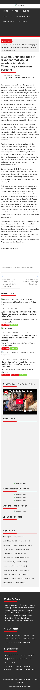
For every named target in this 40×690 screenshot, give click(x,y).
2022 (24, 635)
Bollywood (7, 545)
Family (7, 610)
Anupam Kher (24, 541)
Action (7, 605)
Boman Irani (8, 549)
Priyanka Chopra (9, 574)
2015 (24, 639)
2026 (6, 635)
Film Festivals (6, 375)
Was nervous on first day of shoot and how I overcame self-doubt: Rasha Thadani (10, 282)
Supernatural (9, 621)
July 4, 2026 (6, 359)
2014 (29, 639)
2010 (15, 642)
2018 (11, 639)
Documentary (29, 608)
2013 (33, 639)
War (31, 621)
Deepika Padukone (22, 549)
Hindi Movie (8, 557)
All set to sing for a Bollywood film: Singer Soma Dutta (30, 281)
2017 (15, 639)
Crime (15, 608)
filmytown (7, 553)
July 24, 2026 (7, 333)
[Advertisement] (20, 38)
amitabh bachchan (10, 541)
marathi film (22, 562)
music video (22, 566)
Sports (17, 618)
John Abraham (9, 562)
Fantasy (14, 610)
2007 (29, 642)
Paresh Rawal (24, 570)
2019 (6, 639)
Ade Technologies (24, 686)
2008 (24, 642)
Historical (29, 610)
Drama (20, 608)
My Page (23, 267)
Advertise (7, 669)
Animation (23, 605)
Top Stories (30, 267)
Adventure (14, 605)
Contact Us (17, 666)
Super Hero (25, 618)
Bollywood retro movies (23, 545)
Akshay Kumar (18, 537)
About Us (27, 666)
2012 (6, 642)
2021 (29, 635)
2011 (11, 642)
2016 (20, 639)
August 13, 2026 (8, 309)
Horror (7, 613)
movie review (9, 566)
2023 (20, 635)
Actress (7, 537)
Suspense (19, 621)
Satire (24, 615)
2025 (11, 635)
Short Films (9, 618)
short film (20, 582)
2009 (20, 642)
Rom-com (8, 615)
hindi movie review (22, 557)
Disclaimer (18, 669)
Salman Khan (17, 578)
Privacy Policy (30, 669)
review (6, 578)
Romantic (17, 615)
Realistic (28, 613)
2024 (15, 635)
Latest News (16, 267)
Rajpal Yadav (23, 574)
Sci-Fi (30, 615)
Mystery (21, 613)
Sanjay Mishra (8, 582)
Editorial (17, 75)
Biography (32, 605)
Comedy (8, 608)
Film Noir (21, 610)
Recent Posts (9, 418)
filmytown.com (20, 553)
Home (8, 666)
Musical (14, 613)
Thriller (26, 621)
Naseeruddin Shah (10, 570)
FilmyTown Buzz (7, 267)
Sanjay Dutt (29, 578)
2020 (33, 635)
